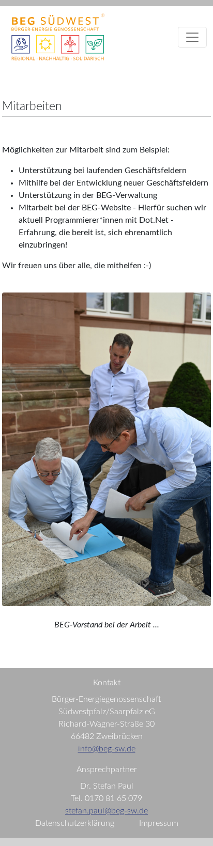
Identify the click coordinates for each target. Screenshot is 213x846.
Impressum (158, 823)
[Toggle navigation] (192, 37)
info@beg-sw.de (106, 749)
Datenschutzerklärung (74, 823)
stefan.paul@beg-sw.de (106, 811)
